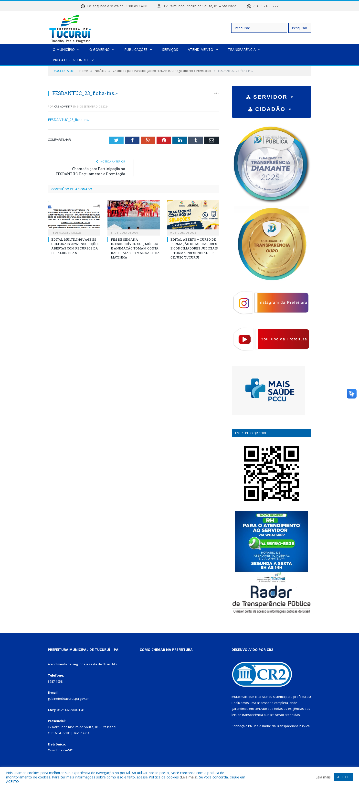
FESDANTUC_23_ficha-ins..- (69, 119)
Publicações (136, 49)
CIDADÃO (270, 109)
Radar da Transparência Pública (286, 726)
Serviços (170, 49)
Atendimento (200, 49)
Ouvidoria (55, 750)
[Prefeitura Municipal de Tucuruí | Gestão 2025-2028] (70, 28)
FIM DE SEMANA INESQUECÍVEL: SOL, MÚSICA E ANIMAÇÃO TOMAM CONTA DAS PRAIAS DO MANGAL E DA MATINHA (135, 248)
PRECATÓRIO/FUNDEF (71, 60)
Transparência (242, 49)
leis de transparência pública (253, 714)
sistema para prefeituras (291, 696)
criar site (261, 696)
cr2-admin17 (63, 106)
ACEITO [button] (343, 777)
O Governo (99, 49)
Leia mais (188, 777)
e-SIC (69, 750)
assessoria (265, 703)
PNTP (252, 726)
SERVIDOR (270, 97)
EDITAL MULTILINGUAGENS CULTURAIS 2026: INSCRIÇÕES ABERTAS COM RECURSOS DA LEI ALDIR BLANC (75, 246)
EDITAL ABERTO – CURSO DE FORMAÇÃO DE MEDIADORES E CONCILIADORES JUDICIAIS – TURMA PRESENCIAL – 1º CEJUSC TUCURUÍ (194, 248)
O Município (64, 49)
